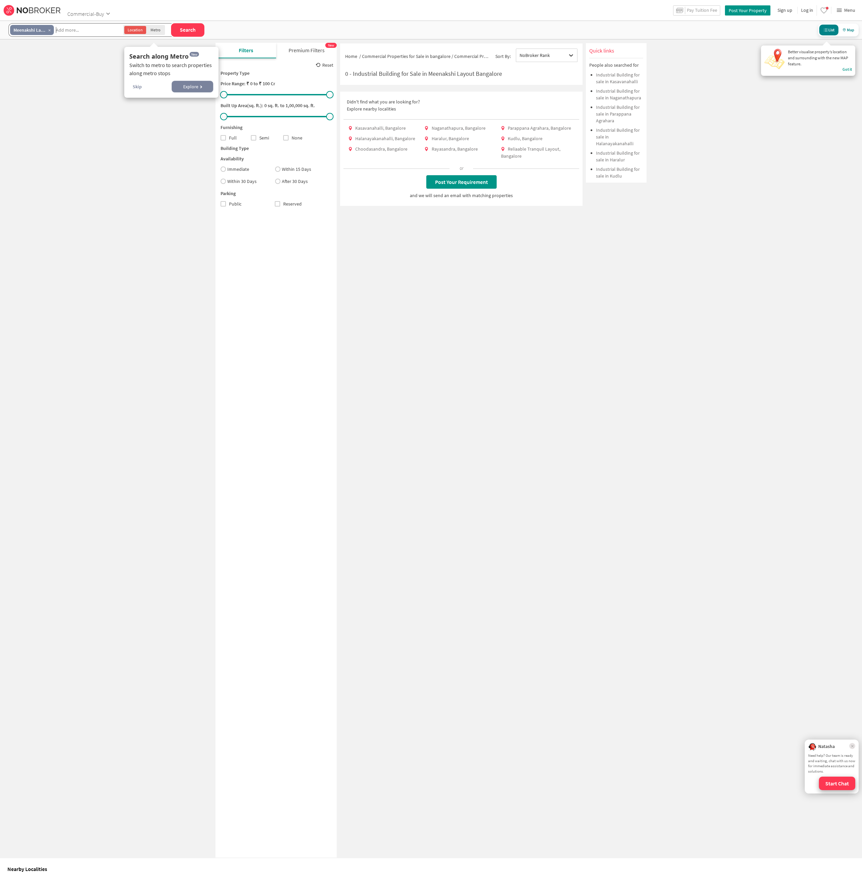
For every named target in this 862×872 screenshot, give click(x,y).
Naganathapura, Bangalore (459, 128)
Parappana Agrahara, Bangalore (539, 128)
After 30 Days (295, 181)
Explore (190, 87)
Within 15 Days (296, 169)
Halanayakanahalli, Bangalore (385, 138)
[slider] (224, 94)
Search (188, 29)
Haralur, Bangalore (450, 138)
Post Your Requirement (461, 182)
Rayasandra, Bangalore (455, 149)
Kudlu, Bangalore (525, 138)
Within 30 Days (242, 181)
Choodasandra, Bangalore (381, 149)
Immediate (238, 169)
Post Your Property (748, 10)
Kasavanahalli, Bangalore (380, 128)
